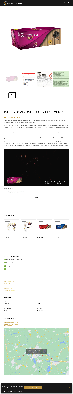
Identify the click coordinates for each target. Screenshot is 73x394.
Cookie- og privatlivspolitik (12, 290)
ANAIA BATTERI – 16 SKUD (26, 236)
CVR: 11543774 (8, 325)
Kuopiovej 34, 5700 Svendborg (12, 324)
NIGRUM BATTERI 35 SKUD (9, 236)
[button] (65, 3)
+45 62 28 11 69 (8, 321)
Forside (5, 108)
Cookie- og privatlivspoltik (7, 391)
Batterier (10, 108)
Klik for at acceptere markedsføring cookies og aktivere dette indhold (36, 351)
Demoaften (7, 283)
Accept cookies (33, 387)
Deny (51, 387)
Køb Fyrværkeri (9, 281)
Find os (6, 286)
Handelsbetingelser (10, 288)
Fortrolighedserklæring (17, 391)
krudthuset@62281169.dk (11, 322)
